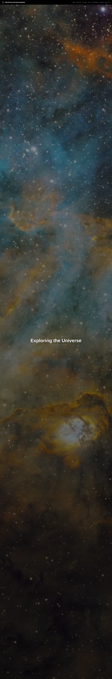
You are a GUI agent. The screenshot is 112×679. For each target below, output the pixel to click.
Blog (89, 2)
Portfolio (78, 2)
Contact (102, 2)
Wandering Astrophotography (15, 2)
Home (73, 2)
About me (107, 2)
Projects (84, 2)
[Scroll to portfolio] (56, 349)
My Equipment (95, 2)
